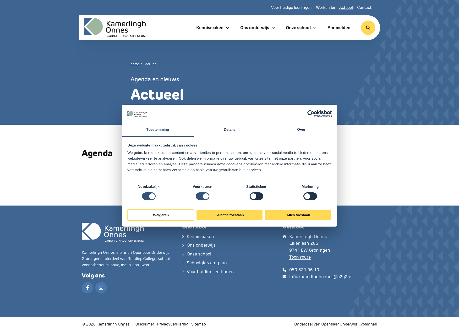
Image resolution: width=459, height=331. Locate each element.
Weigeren (161, 215)
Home (135, 64)
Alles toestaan (298, 215)
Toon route (300, 257)
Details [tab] (229, 129)
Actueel (346, 7)
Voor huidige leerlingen (291, 7)
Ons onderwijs (254, 27)
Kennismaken (210, 27)
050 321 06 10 (304, 269)
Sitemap (198, 324)
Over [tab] (301, 129)
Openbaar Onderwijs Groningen (349, 324)
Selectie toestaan (229, 215)
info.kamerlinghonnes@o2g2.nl (321, 276)
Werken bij (325, 7)
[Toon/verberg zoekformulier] (368, 28)
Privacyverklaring (172, 324)
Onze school (298, 27)
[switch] (202, 196)
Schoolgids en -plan (207, 263)
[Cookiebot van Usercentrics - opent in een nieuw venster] (311, 113)
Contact (364, 7)
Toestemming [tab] (157, 129)
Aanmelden (339, 27)
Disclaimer (144, 324)
